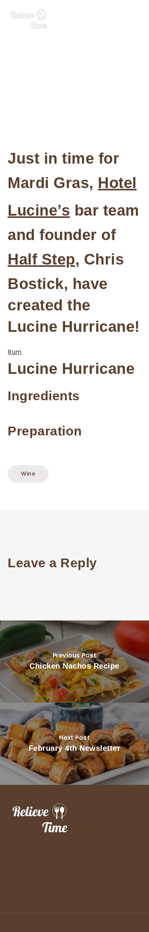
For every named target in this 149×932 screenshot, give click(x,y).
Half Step (41, 259)
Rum (15, 351)
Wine (28, 473)
